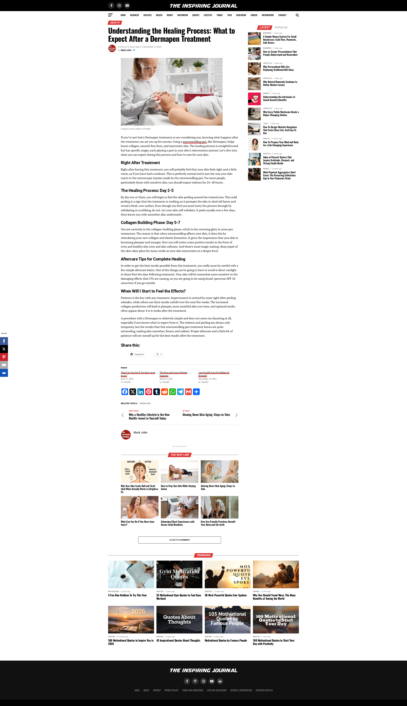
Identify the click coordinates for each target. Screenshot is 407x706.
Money (170, 15)
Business (134, 15)
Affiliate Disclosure (217, 690)
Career (254, 15)
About (146, 690)
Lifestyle (208, 15)
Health (159, 15)
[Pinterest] (4, 357)
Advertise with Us (264, 690)
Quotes (195, 15)
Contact (282, 15)
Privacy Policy (171, 690)
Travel (220, 15)
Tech (229, 15)
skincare (145, 404)
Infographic (268, 15)
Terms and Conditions (192, 690)
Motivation (182, 15)
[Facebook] (4, 341)
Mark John (126, 50)
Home (123, 15)
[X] (4, 349)
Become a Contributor (241, 690)
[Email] (4, 365)
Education (241, 15)
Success (147, 15)
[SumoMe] (4, 373)
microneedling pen (195, 141)
